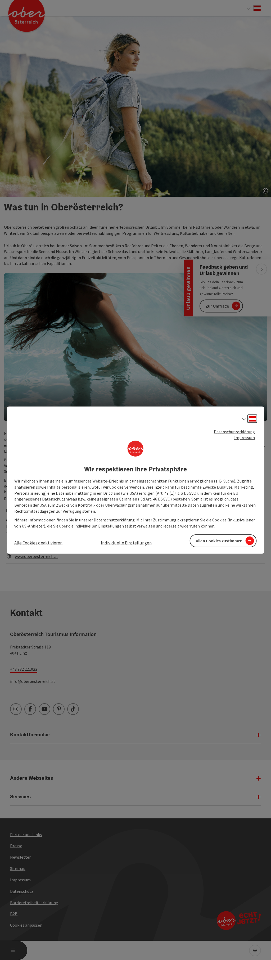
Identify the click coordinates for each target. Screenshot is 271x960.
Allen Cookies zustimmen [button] (219, 540)
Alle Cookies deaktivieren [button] (38, 543)
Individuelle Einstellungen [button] (126, 543)
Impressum (244, 437)
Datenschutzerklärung (234, 431)
